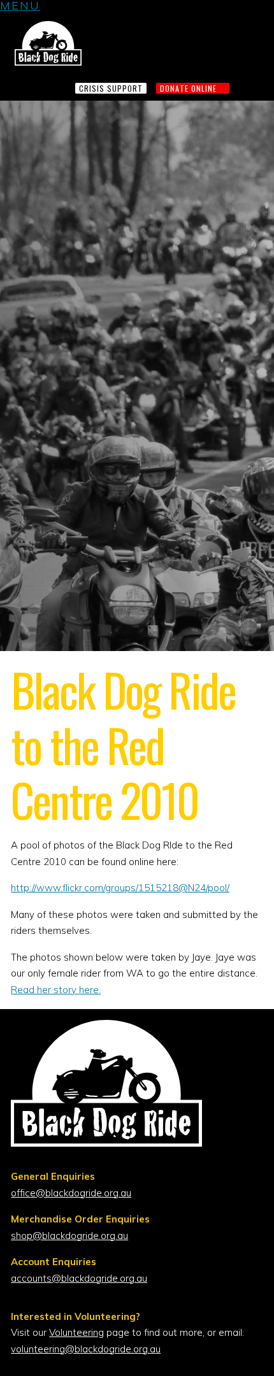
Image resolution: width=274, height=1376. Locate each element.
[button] (20, 7)
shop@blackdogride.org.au (69, 1235)
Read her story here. (56, 990)
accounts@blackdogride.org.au (79, 1278)
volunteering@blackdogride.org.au (86, 1349)
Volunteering (76, 1332)
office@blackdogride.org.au (71, 1193)
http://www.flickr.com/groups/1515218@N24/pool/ (120, 888)
